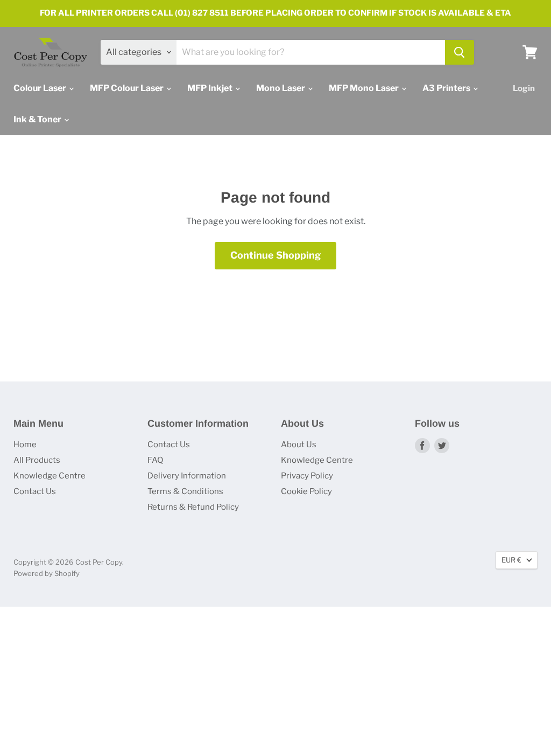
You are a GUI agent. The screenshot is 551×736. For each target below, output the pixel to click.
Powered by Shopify (46, 573)
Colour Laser (40, 88)
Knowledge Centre (49, 476)
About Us (298, 444)
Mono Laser (281, 88)
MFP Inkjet (210, 88)
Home (25, 444)
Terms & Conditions (185, 491)
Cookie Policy (306, 491)
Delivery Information (186, 476)
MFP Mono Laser (364, 88)
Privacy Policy (307, 476)
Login (524, 88)
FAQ (155, 460)
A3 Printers (447, 88)
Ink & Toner (38, 119)
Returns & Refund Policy (193, 507)
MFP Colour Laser (127, 88)
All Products (36, 460)
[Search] (459, 52)
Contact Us (34, 491)
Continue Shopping (275, 255)
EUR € (511, 560)
